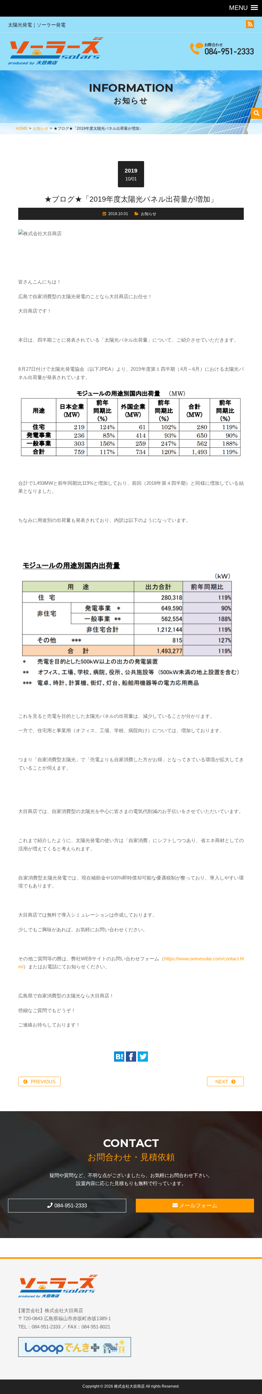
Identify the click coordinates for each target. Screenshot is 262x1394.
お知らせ (40, 128)
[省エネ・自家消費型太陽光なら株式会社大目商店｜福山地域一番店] (56, 52)
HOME (21, 128)
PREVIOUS (43, 1081)
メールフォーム (197, 1205)
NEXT (221, 1081)
